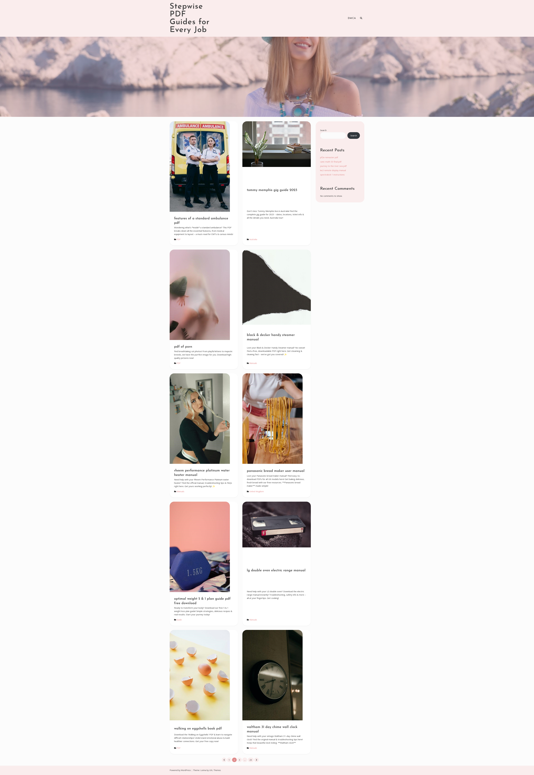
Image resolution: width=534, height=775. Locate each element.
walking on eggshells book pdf (198, 728)
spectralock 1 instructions (332, 174)
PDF (179, 239)
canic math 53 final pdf (330, 161)
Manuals (253, 363)
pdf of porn (183, 346)
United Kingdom (256, 491)
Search (323, 130)
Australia (253, 239)
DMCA (352, 18)
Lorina (203, 770)
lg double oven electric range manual (276, 570)
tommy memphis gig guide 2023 (272, 190)
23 (250, 759)
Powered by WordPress (180, 770)
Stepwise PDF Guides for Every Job (190, 18)
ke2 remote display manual (333, 170)
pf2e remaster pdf (329, 157)
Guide (179, 619)
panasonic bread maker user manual (276, 471)
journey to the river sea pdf (333, 166)
